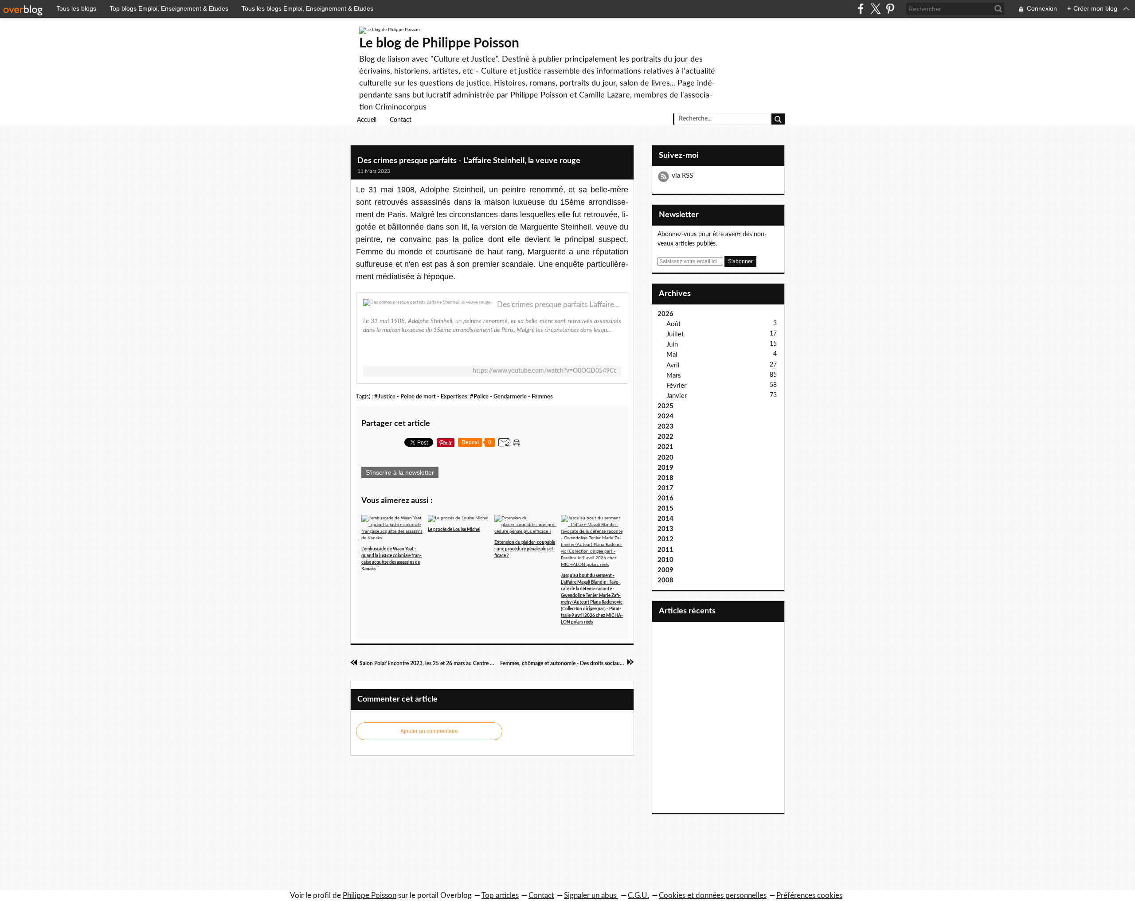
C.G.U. (638, 895)
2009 (665, 570)
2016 (665, 498)
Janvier (676, 396)
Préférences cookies (809, 895)
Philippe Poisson (369, 895)
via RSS (682, 175)
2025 (665, 406)
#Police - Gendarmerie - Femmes (511, 396)
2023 (665, 426)
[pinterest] (890, 9)
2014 (665, 518)
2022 (665, 436)
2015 (665, 508)
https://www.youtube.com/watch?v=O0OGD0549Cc (545, 371)
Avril (673, 365)
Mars (673, 375)
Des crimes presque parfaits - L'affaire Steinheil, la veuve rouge (468, 161)
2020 (665, 457)
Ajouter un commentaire (429, 731)
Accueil (366, 120)
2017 (665, 488)
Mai (671, 354)
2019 (665, 467)
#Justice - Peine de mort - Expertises (420, 396)
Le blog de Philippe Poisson (439, 43)
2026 (665, 314)
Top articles (500, 895)
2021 (665, 447)
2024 (665, 416)
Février (676, 385)
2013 (665, 529)
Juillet (675, 334)
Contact (400, 120)
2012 (665, 539)
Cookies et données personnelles (713, 895)
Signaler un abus (591, 895)
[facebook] (860, 9)
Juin (672, 344)
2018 (665, 478)
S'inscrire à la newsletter (400, 472)
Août (673, 324)
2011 (665, 549)
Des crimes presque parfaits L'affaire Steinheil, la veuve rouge (559, 304)
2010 (665, 560)
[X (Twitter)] (875, 9)
